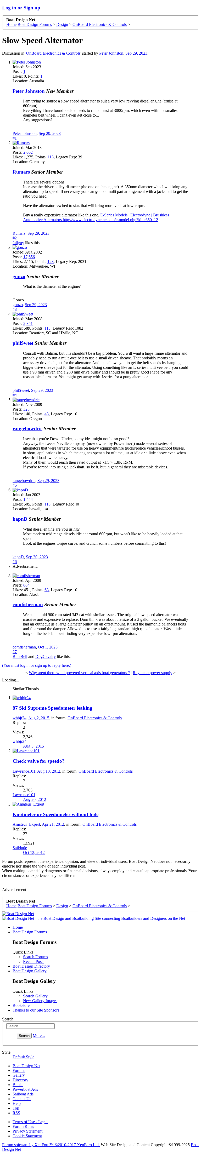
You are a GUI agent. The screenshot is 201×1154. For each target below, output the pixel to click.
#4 (15, 395)
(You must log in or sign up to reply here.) (36, 665)
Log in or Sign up (21, 7)
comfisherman (28, 604)
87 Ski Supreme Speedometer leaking (52, 708)
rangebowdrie (27, 428)
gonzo (19, 276)
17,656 (29, 257)
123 (50, 261)
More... (39, 1035)
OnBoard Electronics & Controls (53, 53)
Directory (20, 1080)
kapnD (20, 519)
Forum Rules (23, 1126)
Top (16, 1108)
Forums (19, 1070)
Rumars (21, 172)
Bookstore (21, 1005)
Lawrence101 (24, 771)
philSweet (23, 343)
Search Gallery (35, 996)
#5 (15, 485)
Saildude (20, 848)
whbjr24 (19, 718)
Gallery (19, 1075)
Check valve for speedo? (39, 761)
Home (18, 927)
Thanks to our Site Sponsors (36, 1010)
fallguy (18, 242)
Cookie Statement (27, 1136)
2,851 (28, 323)
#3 (15, 309)
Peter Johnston (111, 53)
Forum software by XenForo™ (51, 1144)
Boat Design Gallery (30, 971)
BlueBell (20, 656)
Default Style (23, 1057)
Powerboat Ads (25, 1089)
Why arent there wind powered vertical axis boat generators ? (79, 672)
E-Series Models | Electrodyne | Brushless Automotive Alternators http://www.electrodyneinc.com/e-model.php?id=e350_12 (96, 217)
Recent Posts (33, 961)
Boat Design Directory (31, 966)
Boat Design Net (26, 1066)
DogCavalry (45, 656)
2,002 (28, 152)
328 (26, 409)
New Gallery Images (40, 1000)
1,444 (28, 499)
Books (18, 1084)
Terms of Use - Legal (30, 1121)
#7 (15, 652)
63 (46, 590)
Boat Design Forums (30, 932)
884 (26, 585)
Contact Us (22, 1098)
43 (46, 414)
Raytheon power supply (152, 672)
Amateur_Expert (26, 824)
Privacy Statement (27, 1131)
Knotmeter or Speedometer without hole (55, 814)
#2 (15, 238)
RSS (16, 1113)
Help (17, 1103)
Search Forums (35, 957)
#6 (15, 561)
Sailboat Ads (23, 1094)
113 (51, 157)
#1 (15, 138)
